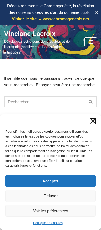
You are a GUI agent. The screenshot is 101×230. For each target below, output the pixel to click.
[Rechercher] (91, 101)
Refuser (51, 196)
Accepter (50, 181)
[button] (93, 121)
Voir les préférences (50, 210)
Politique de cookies (48, 223)
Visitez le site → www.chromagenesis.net (50, 18)
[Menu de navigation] (90, 41)
